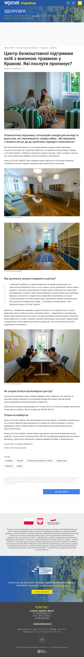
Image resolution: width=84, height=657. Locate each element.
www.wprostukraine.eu (23, 529)
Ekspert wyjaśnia (11, 18)
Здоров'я (15, 11)
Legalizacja (19, 16)
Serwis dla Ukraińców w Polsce (40, 461)
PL (73, 3)
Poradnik (8, 16)
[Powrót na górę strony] (42, 640)
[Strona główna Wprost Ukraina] (20, 3)
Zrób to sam (73, 16)
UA (68, 3)
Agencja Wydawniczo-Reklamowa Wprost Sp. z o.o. (35, 647)
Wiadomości (62, 461)
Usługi (43, 16)
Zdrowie (35, 16)
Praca (27, 16)
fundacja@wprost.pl (42, 623)
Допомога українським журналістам (48, 585)
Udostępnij (63, 491)
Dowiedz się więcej (42, 592)
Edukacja (52, 16)
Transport (61, 16)
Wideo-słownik (27, 18)
